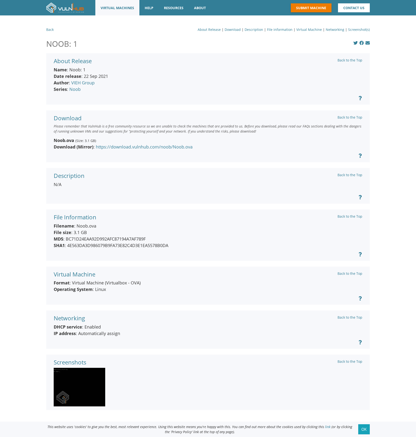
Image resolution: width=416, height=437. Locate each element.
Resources (173, 8)
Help (149, 8)
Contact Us (353, 8)
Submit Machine (311, 8)
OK (364, 429)
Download (233, 29)
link (328, 426)
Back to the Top (350, 60)
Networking (335, 29)
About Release (209, 29)
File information (279, 29)
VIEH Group (83, 83)
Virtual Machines (117, 8)
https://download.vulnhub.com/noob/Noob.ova (144, 147)
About (200, 8)
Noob (75, 89)
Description (254, 29)
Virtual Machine (309, 29)
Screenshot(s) (359, 29)
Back (50, 29)
